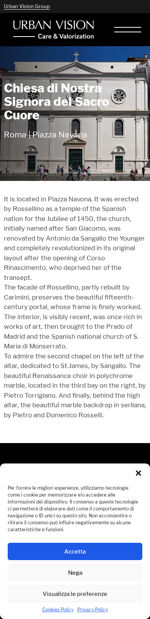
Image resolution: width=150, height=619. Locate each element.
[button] (138, 473)
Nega (75, 572)
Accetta (75, 551)
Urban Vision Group (27, 6)
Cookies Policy (57, 609)
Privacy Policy (92, 609)
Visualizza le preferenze (75, 593)
